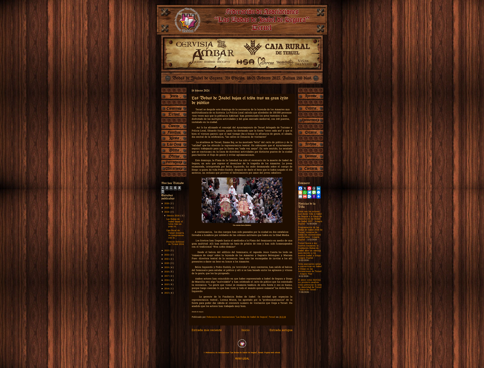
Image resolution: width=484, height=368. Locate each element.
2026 (167, 203)
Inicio (245, 330)
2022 (167, 254)
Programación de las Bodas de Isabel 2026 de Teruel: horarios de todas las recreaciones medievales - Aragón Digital (310, 233)
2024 (167, 212)
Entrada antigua (280, 330)
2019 (167, 267)
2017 (167, 276)
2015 (167, 284)
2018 (167, 271)
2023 (167, 250)
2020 (167, 263)
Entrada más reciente (207, 330)
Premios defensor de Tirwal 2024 (175, 243)
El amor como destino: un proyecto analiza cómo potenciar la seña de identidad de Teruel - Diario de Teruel (310, 285)
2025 (167, 207)
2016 (167, 280)
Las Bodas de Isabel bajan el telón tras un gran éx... (174, 223)
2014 (167, 288)
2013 (167, 293)
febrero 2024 (173, 215)
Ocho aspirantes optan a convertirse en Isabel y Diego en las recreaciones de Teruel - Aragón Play (310, 269)
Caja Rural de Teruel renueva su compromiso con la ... (175, 234)
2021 (167, 259)
